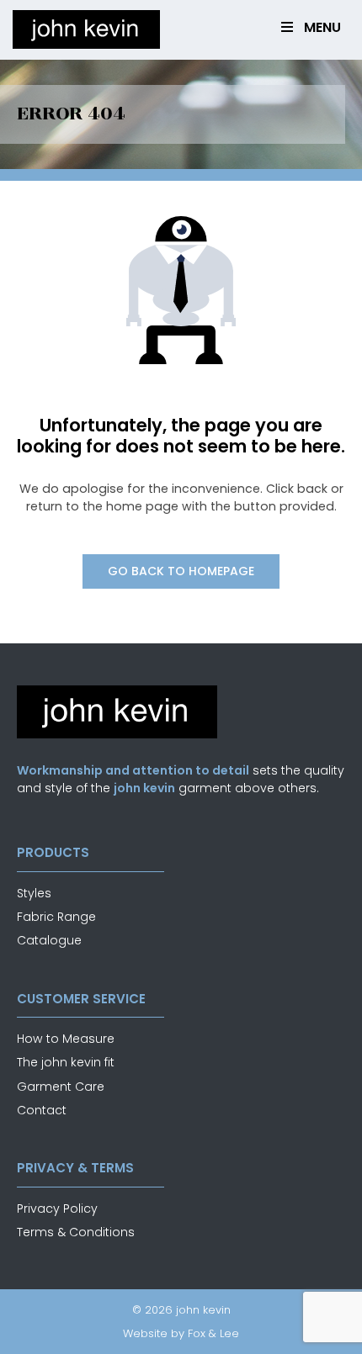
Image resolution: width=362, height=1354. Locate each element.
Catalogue (49, 940)
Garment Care (60, 1086)
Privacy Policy (57, 1208)
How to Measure (65, 1038)
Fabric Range (56, 916)
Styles (34, 893)
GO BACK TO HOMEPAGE (181, 571)
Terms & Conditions (76, 1232)
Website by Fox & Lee (181, 1333)
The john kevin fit (65, 1062)
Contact (42, 1110)
